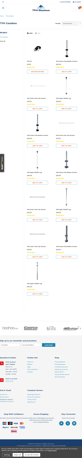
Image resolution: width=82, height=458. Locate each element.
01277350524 (65, 2)
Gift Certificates (60, 377)
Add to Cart (67, 71)
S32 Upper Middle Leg (34, 172)
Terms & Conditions (33, 397)
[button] (41, 428)
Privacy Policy (31, 399)
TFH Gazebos (10, 16)
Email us (8, 381)
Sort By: (58, 23)
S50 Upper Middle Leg (34, 283)
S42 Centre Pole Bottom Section (66, 172)
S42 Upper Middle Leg (63, 209)
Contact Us (3, 394)
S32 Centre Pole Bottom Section (37, 135)
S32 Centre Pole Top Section (65, 135)
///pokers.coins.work (7, 401)
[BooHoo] (10, 328)
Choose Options (37, 71)
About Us (30, 362)
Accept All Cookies (32, 455)
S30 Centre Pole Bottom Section (66, 61)
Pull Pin (29, 61)
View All (2, 41)
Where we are (4, 397)
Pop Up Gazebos (60, 362)
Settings (7, 455)
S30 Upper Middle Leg (63, 98)
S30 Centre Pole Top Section (36, 98)
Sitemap (30, 372)
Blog (28, 367)
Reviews (29, 364)
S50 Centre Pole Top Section (36, 246)
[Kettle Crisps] (51, 328)
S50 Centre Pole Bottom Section (66, 246)
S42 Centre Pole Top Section (36, 209)
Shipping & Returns (33, 394)
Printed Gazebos (60, 364)
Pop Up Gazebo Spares (62, 374)
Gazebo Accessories (61, 369)
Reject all (17, 455)
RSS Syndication (32, 369)
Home (2, 16)
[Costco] (31, 328)
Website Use (31, 402)
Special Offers (59, 372)
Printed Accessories (61, 367)
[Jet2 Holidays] (71, 328)
